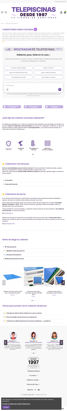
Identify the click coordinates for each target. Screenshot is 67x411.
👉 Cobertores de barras (14, 194)
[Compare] (12, 289)
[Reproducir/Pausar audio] (35, 29)
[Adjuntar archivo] (7, 89)
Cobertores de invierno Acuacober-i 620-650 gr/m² (54, 292)
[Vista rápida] (15, 289)
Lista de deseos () (61, 1)
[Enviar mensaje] (59, 89)
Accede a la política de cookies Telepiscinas (16, 404)
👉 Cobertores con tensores (15, 164)
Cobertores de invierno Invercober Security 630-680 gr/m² (33, 293)
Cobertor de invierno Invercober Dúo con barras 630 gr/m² (12, 292)
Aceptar (6, 407)
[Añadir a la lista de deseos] (10, 289)
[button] (32, 154)
